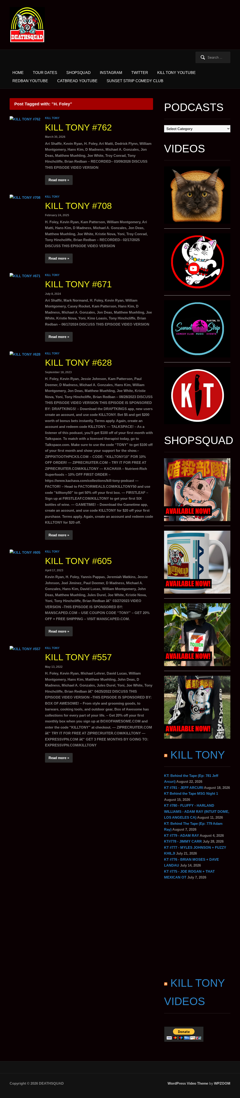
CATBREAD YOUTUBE (77, 81)
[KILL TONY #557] (25, 649)
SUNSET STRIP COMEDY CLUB (135, 81)
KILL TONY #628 (78, 363)
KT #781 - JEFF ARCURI (183, 788)
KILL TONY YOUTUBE (176, 73)
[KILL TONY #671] (25, 276)
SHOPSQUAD (78, 73)
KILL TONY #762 (78, 127)
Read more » (59, 180)
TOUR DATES (45, 73)
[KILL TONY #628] (25, 354)
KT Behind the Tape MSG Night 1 (191, 793)
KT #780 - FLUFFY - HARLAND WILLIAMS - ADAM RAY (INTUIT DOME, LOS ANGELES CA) (196, 811)
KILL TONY (52, 118)
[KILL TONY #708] (25, 197)
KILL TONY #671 (78, 284)
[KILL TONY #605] (25, 552)
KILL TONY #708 (78, 206)
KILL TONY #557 (78, 657)
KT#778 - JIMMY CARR (183, 841)
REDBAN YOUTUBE (30, 81)
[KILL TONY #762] (25, 119)
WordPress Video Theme (188, 1083)
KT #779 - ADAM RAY (181, 835)
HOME (18, 73)
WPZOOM (222, 1083)
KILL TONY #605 (78, 561)
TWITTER (139, 73)
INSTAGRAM (111, 73)
